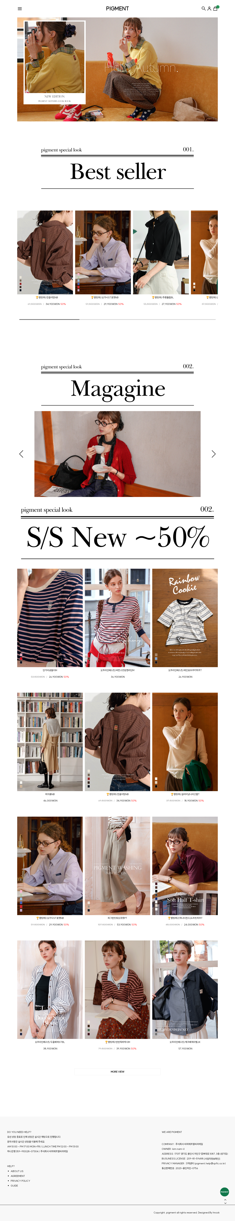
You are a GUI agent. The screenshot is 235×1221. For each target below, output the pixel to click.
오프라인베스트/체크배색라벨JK (185, 1041)
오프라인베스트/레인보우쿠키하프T (185, 670)
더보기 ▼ (117, 1071)
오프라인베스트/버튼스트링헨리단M (117, 670)
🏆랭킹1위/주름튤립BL (163, 297)
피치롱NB (50, 794)
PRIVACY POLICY (20, 1180)
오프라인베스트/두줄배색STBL (50, 1042)
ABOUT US (17, 1171)
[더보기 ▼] (117, 1071)
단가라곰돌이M (50, 670)
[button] (23, 256)
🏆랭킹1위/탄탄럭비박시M (117, 1041)
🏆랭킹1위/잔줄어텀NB (47, 297)
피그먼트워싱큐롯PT (117, 918)
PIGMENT (117, 8)
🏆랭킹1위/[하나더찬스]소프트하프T (185, 918)
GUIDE (14, 1185)
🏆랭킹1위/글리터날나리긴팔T (185, 794)
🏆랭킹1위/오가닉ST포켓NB (105, 297)
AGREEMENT (18, 1176)
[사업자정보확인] (212, 1158)
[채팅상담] (224, 1191)
